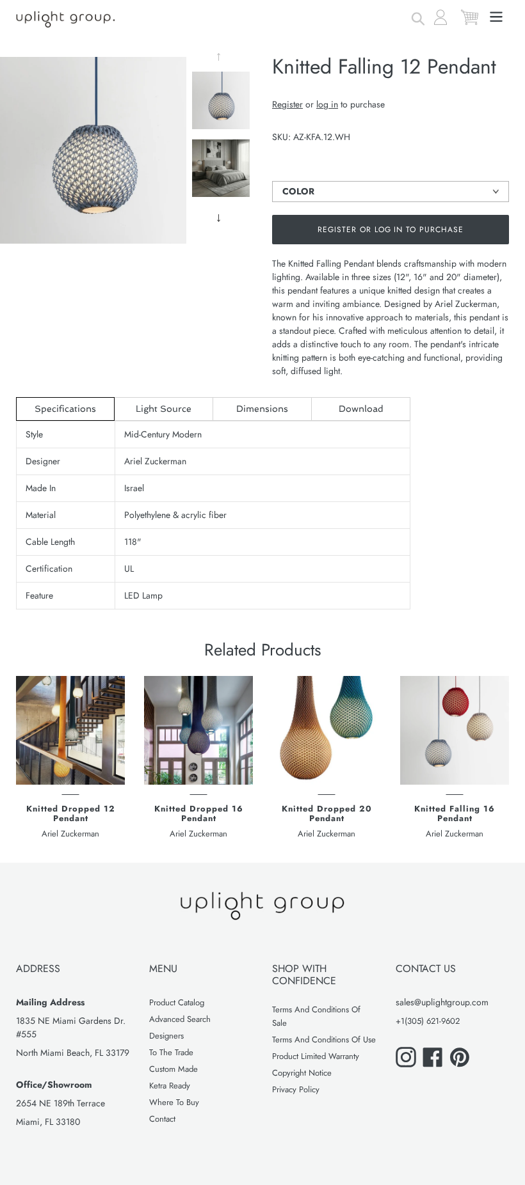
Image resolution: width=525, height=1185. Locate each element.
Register (287, 104)
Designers (166, 1036)
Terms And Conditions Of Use (324, 1039)
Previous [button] (220, 57)
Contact (162, 1119)
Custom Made (173, 1069)
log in (327, 104)
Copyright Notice (302, 1073)
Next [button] (220, 218)
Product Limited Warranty (315, 1056)
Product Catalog (176, 1002)
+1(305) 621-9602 (428, 1021)
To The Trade (171, 1052)
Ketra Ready (169, 1085)
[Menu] (497, 15)
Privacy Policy (295, 1089)
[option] (221, 103)
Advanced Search (180, 1019)
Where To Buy (174, 1102)
